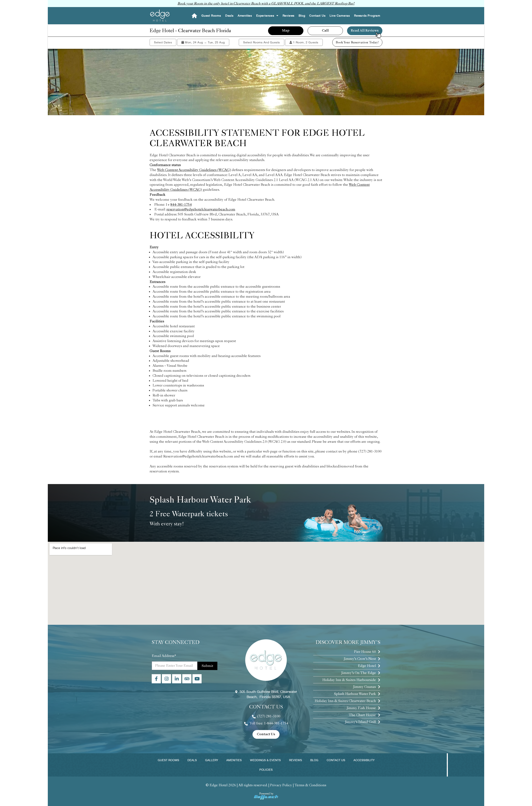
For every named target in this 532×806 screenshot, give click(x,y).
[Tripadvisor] (186, 678)
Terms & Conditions (310, 785)
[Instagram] (166, 678)
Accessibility (363, 760)
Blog (302, 15)
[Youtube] (197, 678)
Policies (266, 769)
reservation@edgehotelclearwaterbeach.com (200, 209)
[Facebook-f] (156, 678)
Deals (229, 15)
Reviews (289, 15)
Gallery (211, 760)
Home (194, 16)
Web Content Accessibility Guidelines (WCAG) (194, 170)
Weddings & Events (265, 760)
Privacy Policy (281, 785)
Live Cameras (340, 15)
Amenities (245, 15)
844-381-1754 (181, 204)
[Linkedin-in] (176, 678)
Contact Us (317, 15)
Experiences (265, 15)
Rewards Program (367, 15)
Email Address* (164, 656)
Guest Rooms (211, 15)
